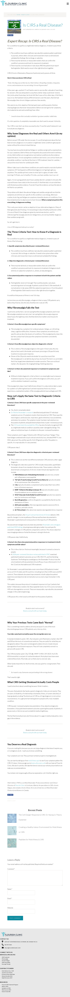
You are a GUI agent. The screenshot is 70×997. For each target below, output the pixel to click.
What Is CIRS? (11, 800)
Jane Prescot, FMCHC (7, 972)
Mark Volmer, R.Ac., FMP (8, 971)
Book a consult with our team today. (35, 611)
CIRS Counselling (6, 962)
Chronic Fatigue (6, 960)
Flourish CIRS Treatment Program (10, 984)
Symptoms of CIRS (6, 988)
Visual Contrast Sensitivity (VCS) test (37, 515)
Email (9, 898)
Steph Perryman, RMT (7, 978)
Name (9, 889)
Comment (11, 869)
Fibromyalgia (5, 959)
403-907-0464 (8, 944)
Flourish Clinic (19, 785)
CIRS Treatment (5, 957)
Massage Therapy (6, 964)
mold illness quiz (33, 761)
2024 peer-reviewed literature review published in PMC (31, 554)
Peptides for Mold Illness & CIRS (31, 839)
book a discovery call (38, 763)
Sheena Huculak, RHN (7, 976)
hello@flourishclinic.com (12, 948)
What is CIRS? (5, 986)
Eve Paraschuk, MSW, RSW (8, 974)
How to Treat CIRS (6, 991)
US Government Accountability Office (26, 425)
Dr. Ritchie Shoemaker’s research (22, 412)
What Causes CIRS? (6, 990)
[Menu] (67, 3)
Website (10, 908)
